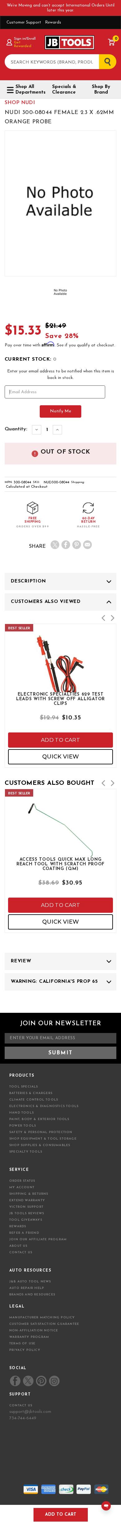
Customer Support (24, 22)
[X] (55, 544)
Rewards (53, 22)
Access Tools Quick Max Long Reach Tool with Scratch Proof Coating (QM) (60, 863)
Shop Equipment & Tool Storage (43, 1138)
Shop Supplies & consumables (39, 1145)
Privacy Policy (24, 1350)
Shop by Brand (101, 90)
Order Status (22, 1181)
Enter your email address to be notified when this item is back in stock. (60, 374)
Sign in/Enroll (24, 39)
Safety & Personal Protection (41, 1132)
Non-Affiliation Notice (33, 1330)
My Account (21, 1187)
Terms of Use (22, 1343)
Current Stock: (30, 359)
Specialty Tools (25, 1152)
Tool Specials (23, 1086)
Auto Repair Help (26, 1288)
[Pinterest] (76, 544)
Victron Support (26, 1207)
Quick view (60, 756)
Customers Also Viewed (46, 602)
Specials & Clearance (64, 90)
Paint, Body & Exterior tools (39, 1119)
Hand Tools (21, 1112)
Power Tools (22, 1125)
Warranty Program (29, 1337)
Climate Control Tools (33, 1099)
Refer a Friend (24, 1233)
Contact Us (20, 1252)
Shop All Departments (29, 90)
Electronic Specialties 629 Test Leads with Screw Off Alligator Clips (60, 698)
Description (28, 581)
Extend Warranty (27, 1200)
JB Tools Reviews (26, 1213)
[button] (103, 618)
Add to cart (60, 740)
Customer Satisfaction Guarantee (44, 1324)
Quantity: (16, 429)
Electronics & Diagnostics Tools (43, 1106)
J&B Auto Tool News (30, 1281)
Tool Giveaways (25, 1220)
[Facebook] (65, 544)
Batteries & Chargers (30, 1093)
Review (21, 961)
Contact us (20, 1405)
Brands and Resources (32, 1294)
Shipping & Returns (28, 1194)
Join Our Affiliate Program (38, 1239)
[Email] (87, 544)
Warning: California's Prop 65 (54, 981)
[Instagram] (54, 1381)
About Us (18, 1246)
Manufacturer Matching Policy (42, 1317)
